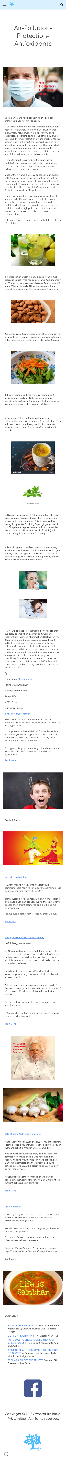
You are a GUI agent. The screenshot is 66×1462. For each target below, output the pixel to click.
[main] (33, 36)
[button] (4, 4)
